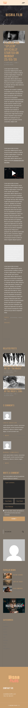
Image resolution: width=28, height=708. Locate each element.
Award (4, 629)
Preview (5, 643)
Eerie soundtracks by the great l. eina (13, 390)
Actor (4, 623)
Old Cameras (18, 588)
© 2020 (14, 705)
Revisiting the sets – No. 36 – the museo (13, 367)
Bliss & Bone (18, 575)
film (5, 319)
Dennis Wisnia (9, 64)
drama (20, 317)
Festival (5, 634)
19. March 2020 (8, 62)
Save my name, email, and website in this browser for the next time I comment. (14, 513)
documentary (13, 317)
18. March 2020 (17, 590)
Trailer (16, 62)
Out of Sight (18, 582)
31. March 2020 (8, 371)
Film (15, 371)
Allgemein (5, 626)
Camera (5, 632)
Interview (5, 640)
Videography (6, 648)
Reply (7, 435)
